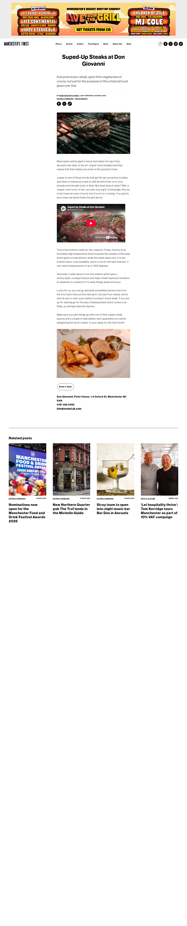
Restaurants (81, 99)
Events (69, 44)
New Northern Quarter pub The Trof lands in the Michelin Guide (71, 509)
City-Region (93, 44)
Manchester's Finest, (69, 96)
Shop (129, 44)
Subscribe (117, 44)
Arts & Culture (148, 499)
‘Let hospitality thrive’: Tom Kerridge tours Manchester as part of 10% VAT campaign (159, 511)
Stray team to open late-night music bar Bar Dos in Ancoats (113, 509)
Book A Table (65, 386)
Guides (80, 44)
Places (59, 44)
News (105, 44)
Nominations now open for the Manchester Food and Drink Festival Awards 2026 (27, 513)
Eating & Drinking (65, 99)
